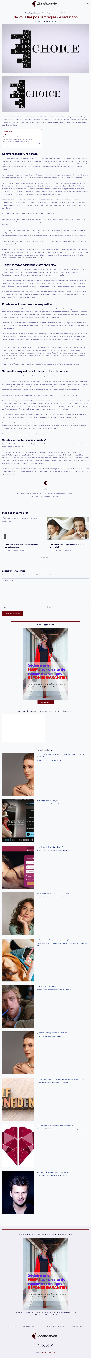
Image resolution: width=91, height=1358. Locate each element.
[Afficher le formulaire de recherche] (88, 3)
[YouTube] (47, 1345)
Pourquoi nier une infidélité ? (47, 986)
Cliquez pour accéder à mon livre (45, 1314)
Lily (45, 489)
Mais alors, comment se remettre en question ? (18, 146)
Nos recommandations (30, 1326)
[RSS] (51, 1345)
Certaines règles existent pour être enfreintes (17, 139)
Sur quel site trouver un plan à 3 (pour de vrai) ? (54, 893)
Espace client (12, 1326)
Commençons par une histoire (12, 137)
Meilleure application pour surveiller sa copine (53, 940)
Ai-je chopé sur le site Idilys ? (47, 801)
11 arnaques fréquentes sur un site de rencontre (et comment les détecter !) (60, 755)
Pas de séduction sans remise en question (16, 141)
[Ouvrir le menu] (2, 3)
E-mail (50, 607)
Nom (5, 607)
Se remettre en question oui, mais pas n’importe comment (21, 144)
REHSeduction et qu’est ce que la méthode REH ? (55, 1126)
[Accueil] (25, 13)
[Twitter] (43, 1345)
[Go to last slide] (5, 536)
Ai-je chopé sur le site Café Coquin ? (50, 847)
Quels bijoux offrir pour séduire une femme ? (53, 1033)
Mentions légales (77, 1326)
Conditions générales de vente (55, 1326)
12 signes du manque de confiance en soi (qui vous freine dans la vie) (62, 1079)
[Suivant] (86, 536)
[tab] (43, 557)
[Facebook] (39, 1345)
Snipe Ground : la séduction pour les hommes (53, 1172)
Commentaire (8, 580)
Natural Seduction (48, 1352)
